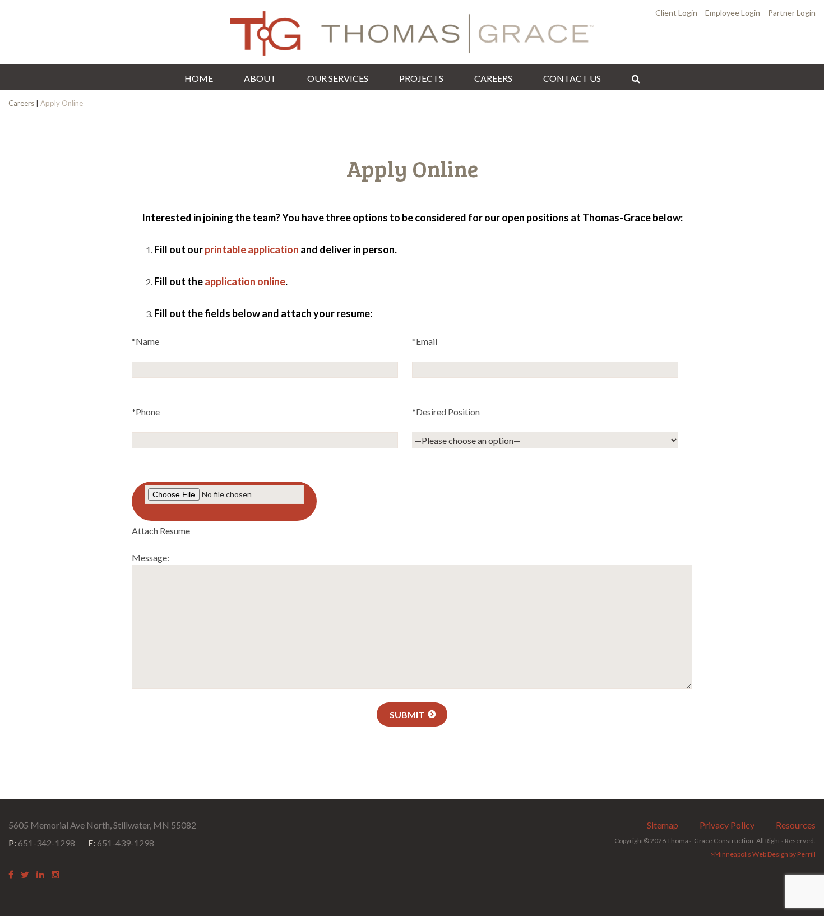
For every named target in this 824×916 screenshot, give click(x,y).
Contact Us (572, 78)
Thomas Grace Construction (412, 33)
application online (245, 281)
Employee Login (732, 12)
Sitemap (662, 825)
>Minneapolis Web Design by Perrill (763, 854)
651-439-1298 (121, 843)
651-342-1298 (41, 843)
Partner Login (792, 12)
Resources (796, 825)
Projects (421, 78)
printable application (252, 249)
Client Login (676, 12)
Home (198, 78)
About (260, 78)
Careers (493, 78)
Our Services (337, 78)
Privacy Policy (727, 825)
